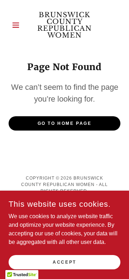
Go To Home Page (65, 123)
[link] (64, 25)
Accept (64, 261)
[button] (17, 25)
